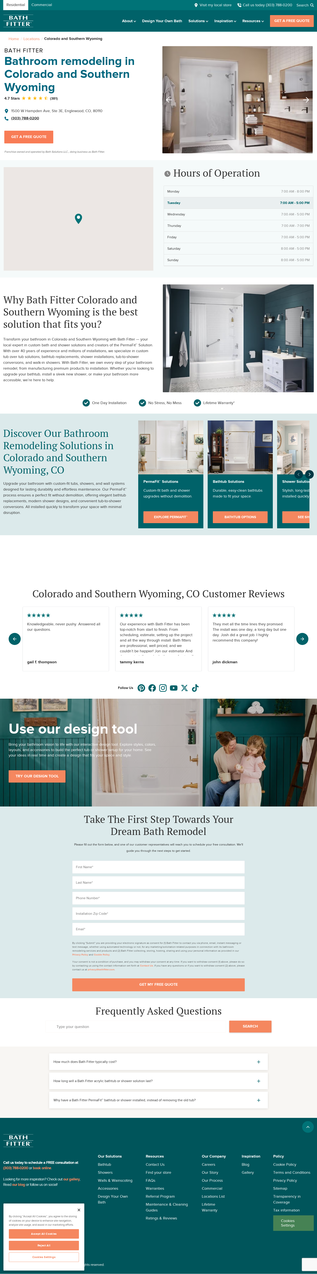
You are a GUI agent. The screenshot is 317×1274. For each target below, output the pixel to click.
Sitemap (280, 1188)
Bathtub (104, 1164)
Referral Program (160, 1196)
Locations (32, 39)
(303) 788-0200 (25, 118)
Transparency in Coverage (287, 1199)
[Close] (79, 1210)
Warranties (155, 1188)
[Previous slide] (167, 99)
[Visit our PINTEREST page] (141, 688)
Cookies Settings (288, 1223)
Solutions (196, 21)
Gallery (248, 1172)
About (127, 21)
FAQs (150, 1180)
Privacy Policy (285, 1180)
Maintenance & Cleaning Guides (167, 1207)
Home (14, 39)
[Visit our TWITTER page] (184, 688)
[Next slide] (307, 99)
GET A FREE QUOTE (291, 21)
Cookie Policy (284, 1164)
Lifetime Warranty (209, 1207)
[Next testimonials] (302, 639)
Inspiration (223, 21)
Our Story (210, 1172)
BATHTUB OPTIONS (240, 517)
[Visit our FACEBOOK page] (152, 688)
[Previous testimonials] (15, 639)
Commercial (212, 1188)
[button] (115, 1192)
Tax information (286, 1210)
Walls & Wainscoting (115, 1180)
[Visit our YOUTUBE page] (173, 688)
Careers (208, 1164)
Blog (245, 1164)
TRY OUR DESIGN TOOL (37, 776)
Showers (105, 1172)
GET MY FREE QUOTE (158, 984)
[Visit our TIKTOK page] (195, 688)
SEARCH (250, 1026)
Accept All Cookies (44, 1234)
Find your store (158, 1172)
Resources (251, 21)
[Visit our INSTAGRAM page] (163, 688)
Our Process (212, 1180)
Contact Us (155, 1164)
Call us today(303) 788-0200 (267, 5)
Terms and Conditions (291, 1172)
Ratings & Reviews (161, 1218)
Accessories (108, 1188)
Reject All (44, 1245)
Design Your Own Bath (162, 21)
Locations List (213, 1196)
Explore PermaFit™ (171, 517)
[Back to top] (308, 1127)
